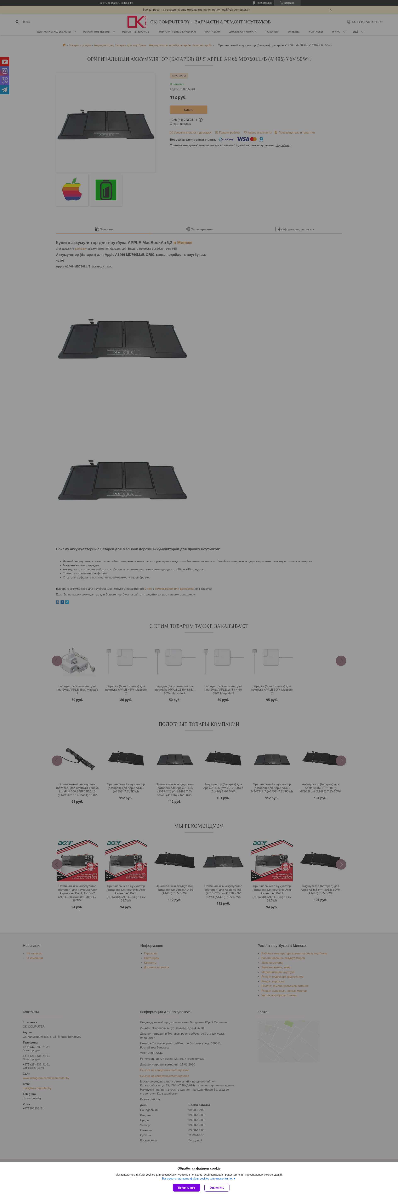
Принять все (186, 1187)
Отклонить (217, 1187)
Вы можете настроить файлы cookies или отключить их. (197, 1178)
